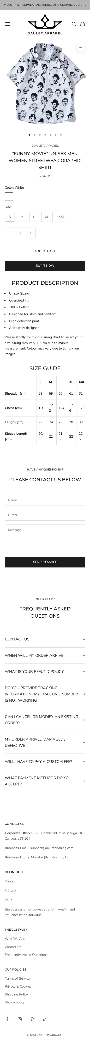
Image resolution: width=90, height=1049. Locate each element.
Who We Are (14, 938)
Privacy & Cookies (18, 986)
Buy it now (45, 266)
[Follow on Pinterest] (32, 1019)
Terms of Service (17, 978)
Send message (45, 562)
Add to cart (45, 251)
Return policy (14, 1002)
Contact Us (13, 947)
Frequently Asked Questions (26, 955)
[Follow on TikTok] (44, 1019)
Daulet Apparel (45, 145)
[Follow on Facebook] (7, 1019)
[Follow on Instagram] (19, 1019)
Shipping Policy (16, 994)
